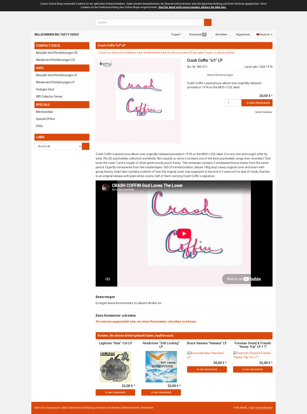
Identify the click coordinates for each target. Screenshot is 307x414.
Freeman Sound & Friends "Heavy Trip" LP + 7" (253, 345)
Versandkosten (264, 407)
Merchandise (44, 111)
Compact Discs (48, 45)
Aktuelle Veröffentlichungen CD (57, 52)
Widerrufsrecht (131, 407)
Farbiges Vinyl (45, 89)
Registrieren (242, 34)
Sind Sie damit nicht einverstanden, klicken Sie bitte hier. (192, 7)
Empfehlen (130, 52)
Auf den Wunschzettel (175, 52)
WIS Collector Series (49, 96)
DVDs (39, 126)
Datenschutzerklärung (82, 407)
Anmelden (221, 34)
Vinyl (40, 68)
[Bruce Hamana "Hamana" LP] (207, 355)
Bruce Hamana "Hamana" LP (207, 343)
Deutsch (264, 34)
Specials (43, 104)
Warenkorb (197, 34)
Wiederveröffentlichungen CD (55, 60)
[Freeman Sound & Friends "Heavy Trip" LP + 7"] (253, 355)
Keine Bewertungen (220, 75)
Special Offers (45, 119)
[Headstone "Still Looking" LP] (161, 367)
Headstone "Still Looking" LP (161, 345)
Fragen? (175, 34)
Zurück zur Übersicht (110, 52)
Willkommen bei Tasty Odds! (56, 34)
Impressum (53, 407)
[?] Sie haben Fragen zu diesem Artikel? (212, 52)
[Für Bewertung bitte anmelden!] (189, 74)
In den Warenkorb (258, 102)
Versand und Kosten (108, 407)
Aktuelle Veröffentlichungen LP (56, 75)
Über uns (39, 407)
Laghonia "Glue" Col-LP (115, 343)
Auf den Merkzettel (149, 52)
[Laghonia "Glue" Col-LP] (115, 367)
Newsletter (147, 407)
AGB (64, 407)
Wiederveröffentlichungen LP (55, 82)
